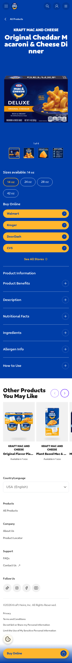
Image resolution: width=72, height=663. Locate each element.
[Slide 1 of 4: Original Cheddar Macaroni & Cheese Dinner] (14, 153)
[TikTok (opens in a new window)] (7, 588)
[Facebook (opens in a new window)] (26, 588)
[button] (6, 6)
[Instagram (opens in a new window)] (17, 588)
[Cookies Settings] (8, 639)
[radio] (11, 182)
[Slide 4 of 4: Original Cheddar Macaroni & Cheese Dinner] (58, 153)
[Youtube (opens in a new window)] (36, 588)
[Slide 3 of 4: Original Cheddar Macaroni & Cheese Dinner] (43, 153)
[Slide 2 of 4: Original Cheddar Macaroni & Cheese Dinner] (28, 153)
